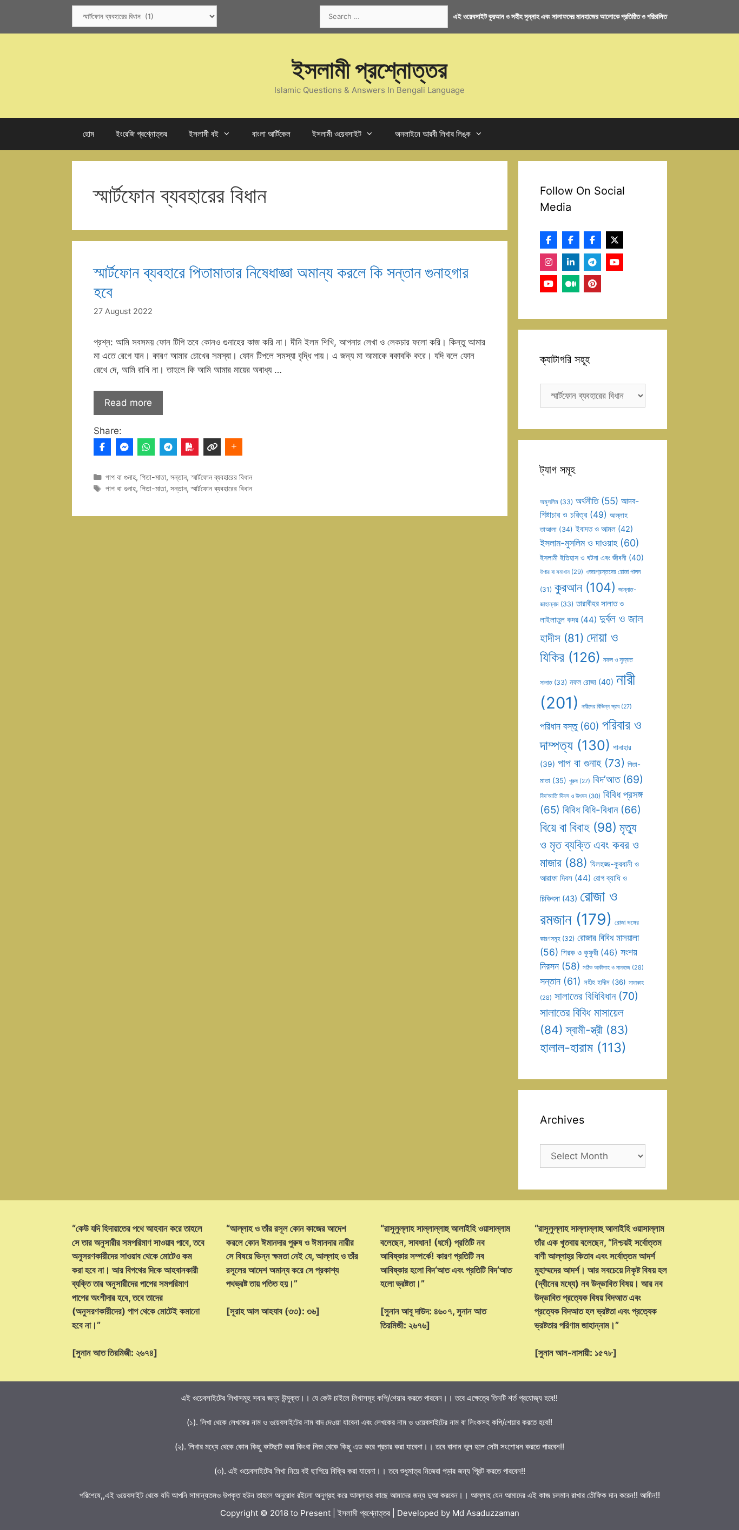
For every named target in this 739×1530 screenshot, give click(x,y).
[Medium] (570, 283)
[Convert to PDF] (190, 447)
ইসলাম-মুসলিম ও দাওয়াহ (589, 543)
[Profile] (548, 240)
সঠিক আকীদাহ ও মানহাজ (613, 967)
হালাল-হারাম (583, 1047)
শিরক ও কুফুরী (589, 952)
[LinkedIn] (570, 262)
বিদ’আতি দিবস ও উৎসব (570, 796)
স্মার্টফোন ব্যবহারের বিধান (221, 477)
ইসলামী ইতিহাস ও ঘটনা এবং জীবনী (592, 557)
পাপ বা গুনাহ (120, 477)
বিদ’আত (618, 779)
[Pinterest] (592, 283)
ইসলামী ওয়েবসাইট (336, 134)
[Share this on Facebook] (102, 447)
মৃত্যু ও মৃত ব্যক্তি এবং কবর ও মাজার (589, 845)
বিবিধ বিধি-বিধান (602, 810)
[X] (614, 240)
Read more (128, 402)
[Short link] (212, 447)
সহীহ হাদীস (605, 982)
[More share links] (233, 447)
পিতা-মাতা (153, 477)
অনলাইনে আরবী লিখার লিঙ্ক (433, 134)
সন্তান (178, 477)
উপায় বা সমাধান (561, 572)
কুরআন (585, 587)
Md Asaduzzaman (485, 1513)
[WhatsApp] (146, 447)
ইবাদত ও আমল (604, 529)
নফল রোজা (591, 681)
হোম (88, 134)
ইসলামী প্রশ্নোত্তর (369, 69)
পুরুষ (579, 781)
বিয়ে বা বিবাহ (578, 827)
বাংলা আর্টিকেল (271, 134)
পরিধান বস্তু (569, 726)
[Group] (592, 240)
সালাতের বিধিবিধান (596, 996)
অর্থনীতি (597, 500)
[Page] (570, 240)
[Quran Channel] (548, 283)
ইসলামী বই (204, 134)
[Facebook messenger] (124, 447)
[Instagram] (548, 262)
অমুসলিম (556, 502)
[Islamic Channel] (614, 262)
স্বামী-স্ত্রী (597, 1030)
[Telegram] (168, 447)
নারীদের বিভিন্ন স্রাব (607, 706)
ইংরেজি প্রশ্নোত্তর (141, 134)
